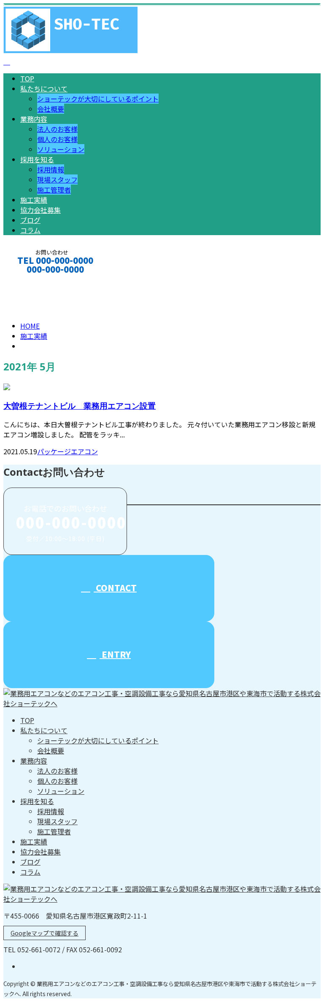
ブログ (30, 220)
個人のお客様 (57, 139)
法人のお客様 (57, 129)
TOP (27, 78)
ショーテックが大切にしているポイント (98, 99)
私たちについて (44, 88)
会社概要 (50, 109)
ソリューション (60, 149)
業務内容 (33, 119)
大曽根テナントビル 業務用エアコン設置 (79, 405)
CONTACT (32, 280)
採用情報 (50, 169)
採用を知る (37, 159)
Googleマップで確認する (44, 933)
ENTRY (115, 654)
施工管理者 (54, 190)
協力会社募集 (40, 210)
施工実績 (33, 200)
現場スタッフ (57, 179)
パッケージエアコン (67, 451)
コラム (30, 230)
